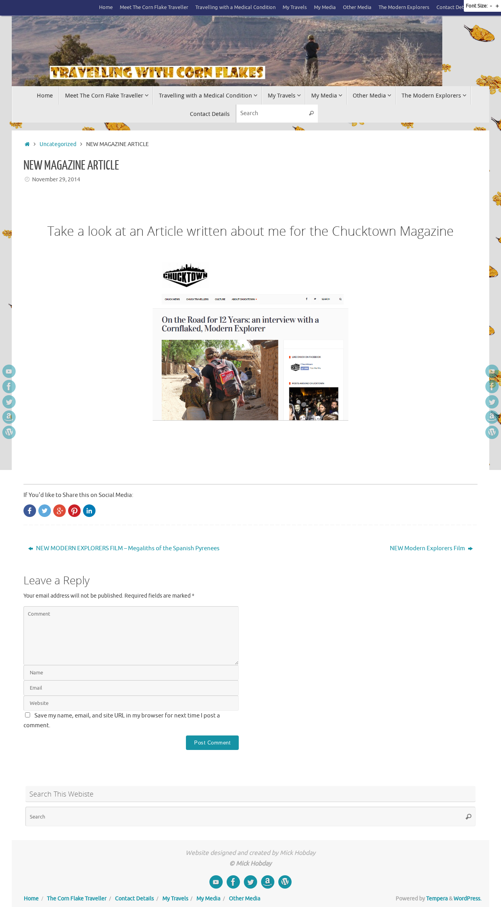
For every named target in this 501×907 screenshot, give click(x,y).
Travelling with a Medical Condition (235, 7)
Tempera (437, 898)
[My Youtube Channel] (9, 371)
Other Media (357, 7)
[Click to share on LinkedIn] (89, 510)
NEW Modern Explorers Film (428, 548)
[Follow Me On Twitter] (9, 401)
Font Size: (477, 5)
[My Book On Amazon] (9, 417)
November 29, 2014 (56, 179)
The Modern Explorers (403, 7)
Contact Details (454, 7)
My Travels (295, 7)
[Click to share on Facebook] (29, 510)
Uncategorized (58, 144)
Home (106, 7)
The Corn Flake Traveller (76, 898)
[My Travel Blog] (9, 432)
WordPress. (467, 898)
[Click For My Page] (9, 386)
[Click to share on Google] (59, 510)
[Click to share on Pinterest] (74, 510)
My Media (325, 7)
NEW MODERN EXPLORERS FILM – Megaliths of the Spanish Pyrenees (127, 548)
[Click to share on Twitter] (44, 510)
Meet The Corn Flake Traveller (154, 7)
